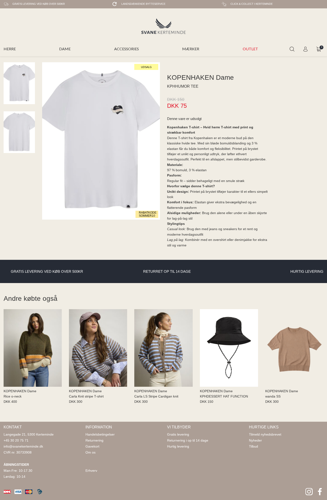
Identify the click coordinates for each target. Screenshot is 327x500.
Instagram (309, 491)
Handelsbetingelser (100, 434)
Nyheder (255, 440)
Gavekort (92, 446)
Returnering (94, 440)
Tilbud (253, 446)
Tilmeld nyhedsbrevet (265, 434)
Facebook (319, 491)
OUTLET (250, 48)
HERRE (10, 48)
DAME (65, 48)
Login (305, 49)
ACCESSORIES (126, 48)
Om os (90, 452)
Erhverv (91, 470)
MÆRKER (190, 48)
